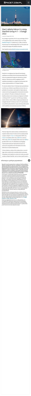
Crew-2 (4, 137)
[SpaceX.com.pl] (13, 2)
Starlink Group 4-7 (6, 42)
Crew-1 (12, 135)
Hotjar (7, 198)
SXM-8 (19, 137)
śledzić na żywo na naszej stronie (20, 49)
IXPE (26, 139)
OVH (15, 198)
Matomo (12, 198)
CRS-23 (10, 139)
